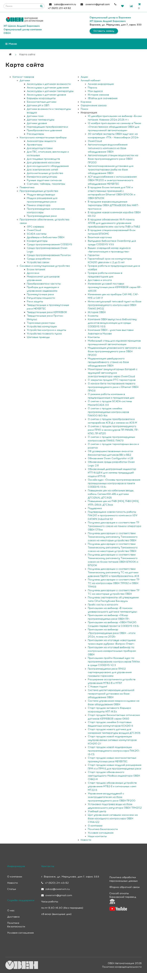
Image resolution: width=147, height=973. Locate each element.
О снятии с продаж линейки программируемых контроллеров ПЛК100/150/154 (108, 412)
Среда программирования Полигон (49, 255)
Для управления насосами (43, 162)
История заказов (98, 94)
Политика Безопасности (103, 829)
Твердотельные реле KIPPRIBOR (47, 312)
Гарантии (93, 255)
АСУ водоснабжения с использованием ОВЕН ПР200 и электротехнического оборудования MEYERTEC (112, 180)
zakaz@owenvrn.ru (57, 889)
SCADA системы (36, 233)
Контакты (94, 337)
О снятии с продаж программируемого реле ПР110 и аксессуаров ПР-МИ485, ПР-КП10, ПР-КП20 (113, 430)
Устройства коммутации (42, 326)
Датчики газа (35, 116)
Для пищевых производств (43, 159)
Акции (84, 77)
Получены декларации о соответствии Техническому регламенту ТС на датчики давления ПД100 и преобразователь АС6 (113, 572)
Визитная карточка (100, 237)
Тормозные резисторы (41, 323)
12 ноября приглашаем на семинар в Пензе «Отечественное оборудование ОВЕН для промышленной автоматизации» (114, 127)
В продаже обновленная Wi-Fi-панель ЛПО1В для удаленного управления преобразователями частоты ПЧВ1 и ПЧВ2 (114, 223)
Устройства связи (38, 262)
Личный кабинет (91, 80)
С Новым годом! (97, 686)
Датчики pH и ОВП (38, 105)
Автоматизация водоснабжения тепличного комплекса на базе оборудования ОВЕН (107, 148)
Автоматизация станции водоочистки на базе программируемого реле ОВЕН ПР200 (113, 159)
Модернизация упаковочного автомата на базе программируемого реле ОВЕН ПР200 (114, 351)
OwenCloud (34, 230)
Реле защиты (35, 301)
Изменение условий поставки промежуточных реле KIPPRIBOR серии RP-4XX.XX (114, 287)
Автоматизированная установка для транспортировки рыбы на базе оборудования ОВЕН (110, 170)
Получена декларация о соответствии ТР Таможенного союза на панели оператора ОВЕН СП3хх (114, 526)
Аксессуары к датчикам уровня (46, 94)
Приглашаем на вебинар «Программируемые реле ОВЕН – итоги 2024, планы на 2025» (111, 633)
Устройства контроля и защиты (46, 330)
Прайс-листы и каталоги (103, 604)
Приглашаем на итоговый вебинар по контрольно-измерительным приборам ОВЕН (112, 651)
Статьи (11, 889)
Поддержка (95, 508)
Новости (86, 840)
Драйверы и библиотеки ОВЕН (45, 237)
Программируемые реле (42, 216)
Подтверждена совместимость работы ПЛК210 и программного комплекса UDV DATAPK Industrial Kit (112, 515)
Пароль (92, 87)
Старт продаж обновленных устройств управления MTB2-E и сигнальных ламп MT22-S (112, 786)
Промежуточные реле (40, 294)
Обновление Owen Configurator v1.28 (110, 458)
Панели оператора (38, 205)
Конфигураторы (37, 241)
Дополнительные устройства (45, 173)
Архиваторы (34, 144)
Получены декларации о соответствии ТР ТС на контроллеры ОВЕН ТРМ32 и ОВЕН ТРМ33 (113, 583)
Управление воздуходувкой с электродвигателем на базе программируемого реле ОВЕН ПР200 (111, 797)
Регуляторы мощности (41, 298)
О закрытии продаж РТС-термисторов (112, 380)
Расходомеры (35, 134)
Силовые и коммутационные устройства (45, 266)
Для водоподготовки (40, 148)
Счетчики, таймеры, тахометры (46, 184)
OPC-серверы (35, 226)
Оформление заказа (93, 105)
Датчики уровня (37, 123)
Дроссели (33, 273)
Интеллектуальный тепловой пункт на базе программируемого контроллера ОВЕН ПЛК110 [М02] (114, 305)
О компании (95, 825)
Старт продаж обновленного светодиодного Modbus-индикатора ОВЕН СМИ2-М (114, 776)
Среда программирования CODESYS (49, 244)
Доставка (13, 916)
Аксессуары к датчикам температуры (50, 91)
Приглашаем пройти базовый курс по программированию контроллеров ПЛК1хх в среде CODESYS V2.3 (114, 662)
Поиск (84, 109)
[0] (122, 6)
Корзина (86, 102)
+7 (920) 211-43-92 (56, 882)
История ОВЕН (97, 312)
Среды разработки (39, 258)
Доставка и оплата (100, 280)
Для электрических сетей (42, 169)
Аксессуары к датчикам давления (48, 87)
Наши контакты (97, 836)
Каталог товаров (23, 77)
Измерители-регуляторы (42, 176)
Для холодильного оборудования (48, 166)
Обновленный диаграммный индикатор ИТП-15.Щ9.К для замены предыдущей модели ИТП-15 (112, 473)
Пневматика (27, 187)
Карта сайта (27, 54)
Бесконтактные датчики (41, 102)
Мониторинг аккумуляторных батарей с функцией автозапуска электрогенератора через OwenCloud (112, 373)
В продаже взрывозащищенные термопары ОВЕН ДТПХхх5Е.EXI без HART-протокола (113, 205)
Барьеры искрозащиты (41, 98)
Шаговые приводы (38, 337)
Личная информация (101, 84)
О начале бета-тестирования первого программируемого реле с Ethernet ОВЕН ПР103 (113, 387)
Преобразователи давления (44, 130)
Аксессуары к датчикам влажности (49, 84)
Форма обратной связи (124, 887)
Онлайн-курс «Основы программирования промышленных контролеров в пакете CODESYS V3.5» (114, 483)
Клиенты (93, 315)
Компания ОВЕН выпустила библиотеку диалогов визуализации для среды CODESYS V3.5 (112, 323)
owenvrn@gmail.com (58, 895)
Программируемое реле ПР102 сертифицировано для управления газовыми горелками (110, 672)
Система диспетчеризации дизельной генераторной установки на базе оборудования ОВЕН (111, 694)
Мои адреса (95, 91)
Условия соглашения (100, 832)
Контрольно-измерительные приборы (43, 137)
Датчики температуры (40, 119)
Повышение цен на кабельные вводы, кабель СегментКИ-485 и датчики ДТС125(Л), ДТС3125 (111, 494)
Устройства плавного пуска (44, 333)
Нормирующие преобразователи (47, 127)
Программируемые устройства (39, 191)
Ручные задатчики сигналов (44, 180)
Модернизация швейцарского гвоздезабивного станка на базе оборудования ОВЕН (108, 362)
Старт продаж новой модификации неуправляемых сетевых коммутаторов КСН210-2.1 (112, 740)
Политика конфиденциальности (122, 967)
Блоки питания (36, 269)
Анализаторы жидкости (41, 141)
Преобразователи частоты (44, 283)
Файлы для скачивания (102, 98)
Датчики (25, 80)
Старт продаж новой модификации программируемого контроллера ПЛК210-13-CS (114, 751)
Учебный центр (97, 811)
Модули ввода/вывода (41, 194)
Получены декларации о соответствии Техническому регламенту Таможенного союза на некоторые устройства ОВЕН (112, 537)
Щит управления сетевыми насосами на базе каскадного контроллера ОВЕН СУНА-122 (113, 818)
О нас (11, 910)
